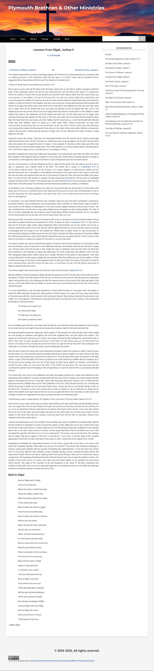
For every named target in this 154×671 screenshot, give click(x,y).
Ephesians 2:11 (89, 167)
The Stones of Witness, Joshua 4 (22, 70)
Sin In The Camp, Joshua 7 (115, 86)
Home (13, 39)
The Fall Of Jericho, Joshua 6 (86, 70)
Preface (108, 54)
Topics (23, 39)
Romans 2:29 (65, 181)
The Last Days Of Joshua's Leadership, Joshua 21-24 (123, 134)
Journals (56, 39)
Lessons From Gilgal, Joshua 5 (117, 77)
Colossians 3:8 (77, 222)
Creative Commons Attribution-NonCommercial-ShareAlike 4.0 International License (62, 661)
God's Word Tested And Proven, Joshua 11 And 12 (124, 108)
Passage (45, 39)
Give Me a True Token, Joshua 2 (117, 63)
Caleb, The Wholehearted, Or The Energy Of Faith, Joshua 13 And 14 (124, 115)
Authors (33, 39)
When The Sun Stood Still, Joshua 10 (119, 102)
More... (67, 39)
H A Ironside (55, 55)
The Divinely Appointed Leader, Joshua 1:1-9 (122, 59)
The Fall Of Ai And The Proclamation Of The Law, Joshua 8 (124, 91)
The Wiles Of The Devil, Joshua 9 (118, 98)
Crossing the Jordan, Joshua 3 (117, 68)
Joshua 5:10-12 (75, 270)
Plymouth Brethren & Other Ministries (56, 8)
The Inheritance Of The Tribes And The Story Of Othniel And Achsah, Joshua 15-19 (124, 122)
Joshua (12, 61)
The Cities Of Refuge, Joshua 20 (118, 128)
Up (53, 70)
